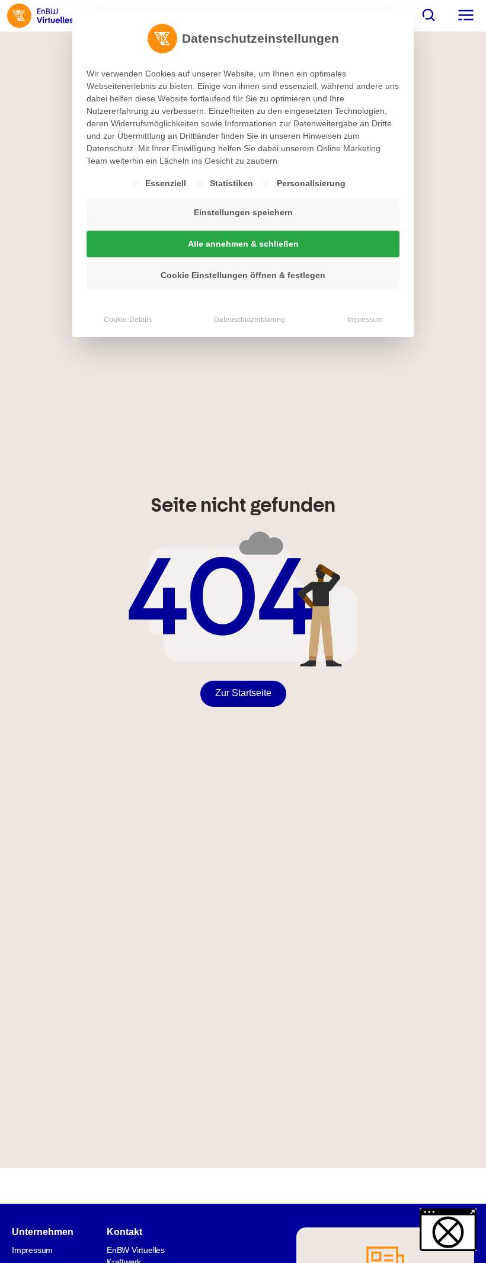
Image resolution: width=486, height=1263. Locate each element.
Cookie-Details (128, 319)
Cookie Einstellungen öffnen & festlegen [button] (243, 275)
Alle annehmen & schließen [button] (243, 243)
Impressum (365, 319)
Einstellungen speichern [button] (243, 212)
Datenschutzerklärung (249, 319)
